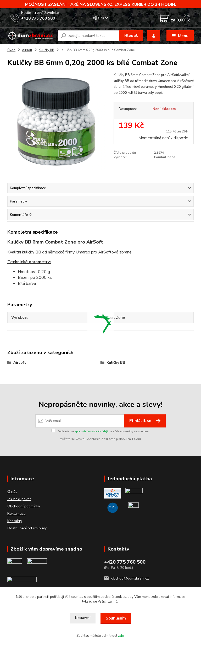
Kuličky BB (46, 50)
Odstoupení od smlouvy (27, 528)
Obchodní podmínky (23, 506)
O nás (12, 491)
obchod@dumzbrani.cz (130, 578)
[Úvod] (30, 35)
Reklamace (16, 513)
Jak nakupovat (19, 498)
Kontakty (14, 520)
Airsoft (27, 50)
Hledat (131, 35)
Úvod (11, 50)
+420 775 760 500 (38, 18)
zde (121, 635)
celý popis (156, 92)
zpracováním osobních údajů (92, 431)
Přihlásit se (140, 420)
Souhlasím (116, 618)
